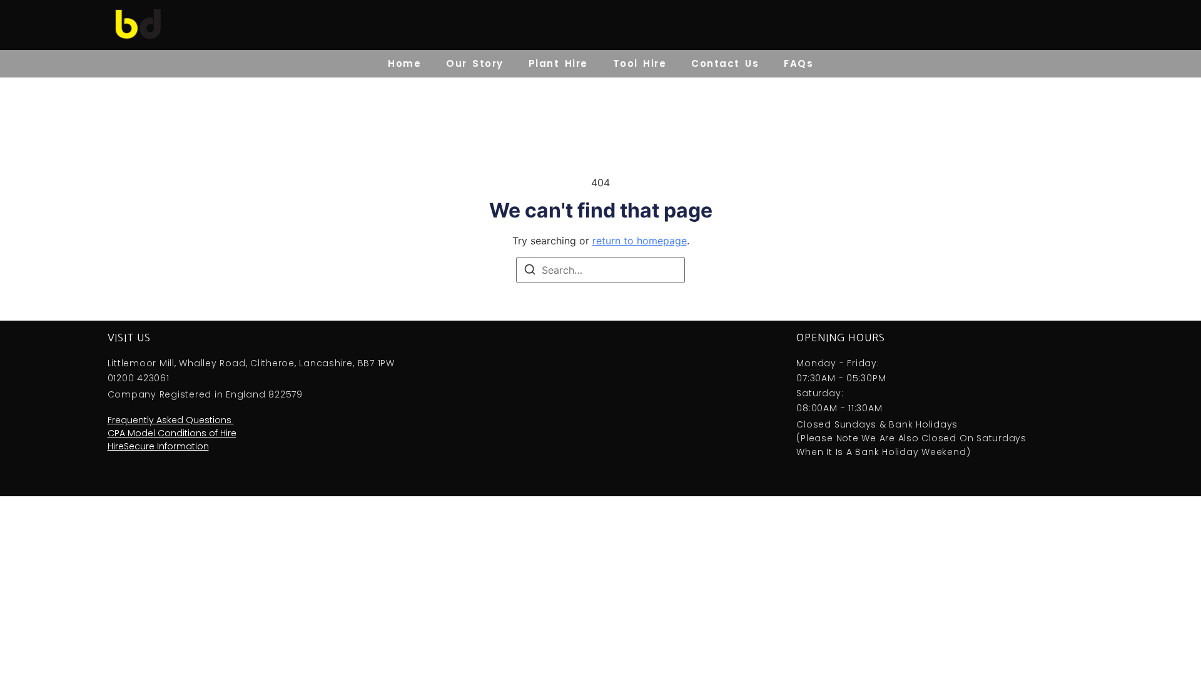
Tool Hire (640, 63)
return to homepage (639, 240)
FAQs (798, 63)
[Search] (530, 271)
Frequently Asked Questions (171, 420)
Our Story (475, 63)
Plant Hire (558, 63)
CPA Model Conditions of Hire (172, 433)
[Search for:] (600, 270)
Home (404, 63)
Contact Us (725, 63)
